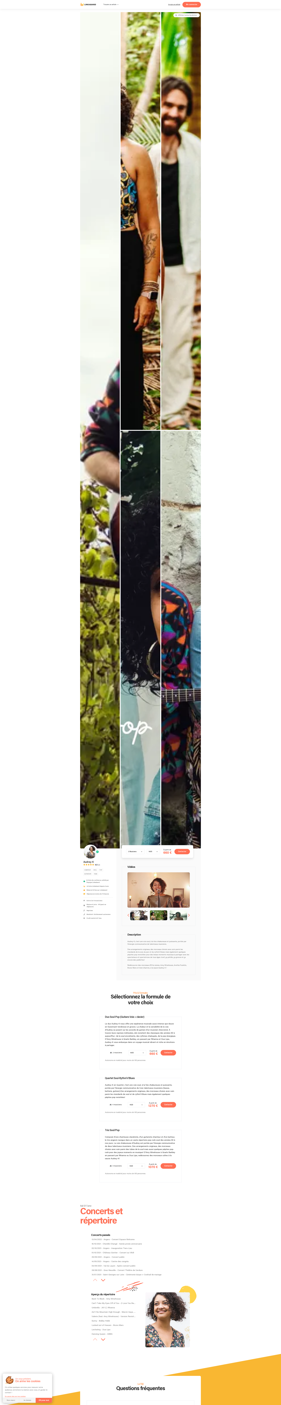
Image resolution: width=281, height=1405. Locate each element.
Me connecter (191, 4)
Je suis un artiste (174, 4)
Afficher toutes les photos (187, 15)
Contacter (182, 852)
